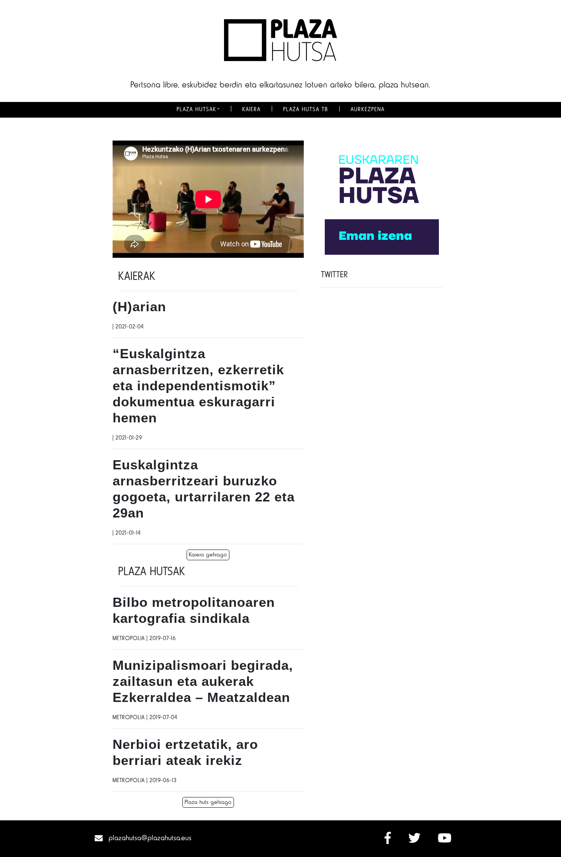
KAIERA (251, 110)
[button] (218, 109)
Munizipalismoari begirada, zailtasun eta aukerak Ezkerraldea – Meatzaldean (203, 681)
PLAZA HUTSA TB (305, 110)
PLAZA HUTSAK (196, 110)
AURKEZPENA (368, 110)
